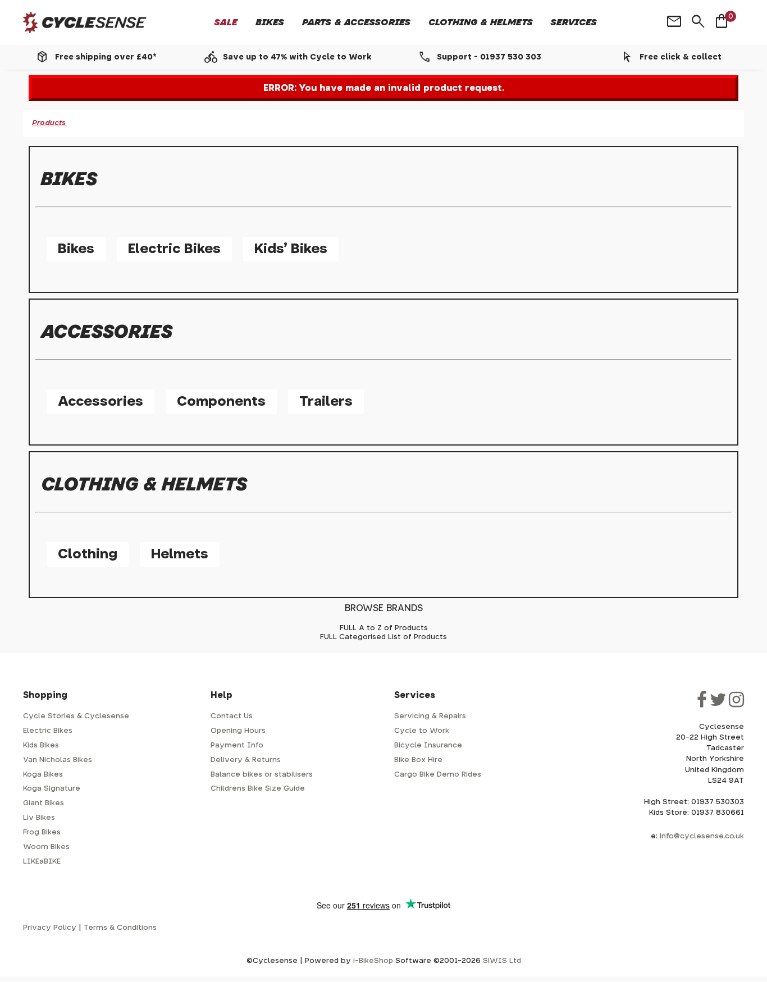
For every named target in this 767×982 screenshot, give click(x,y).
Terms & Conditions (120, 927)
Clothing (87, 554)
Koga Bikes (43, 774)
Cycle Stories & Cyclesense (76, 716)
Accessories (100, 402)
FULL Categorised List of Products (383, 637)
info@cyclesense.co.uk (702, 836)
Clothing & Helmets (480, 22)
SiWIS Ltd (502, 961)
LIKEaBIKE (42, 861)
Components (221, 402)
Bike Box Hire (418, 760)
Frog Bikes (42, 832)
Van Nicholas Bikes (57, 760)
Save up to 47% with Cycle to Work (297, 57)
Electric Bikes (174, 249)
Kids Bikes (41, 745)
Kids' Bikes (290, 249)
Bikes (269, 22)
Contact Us (232, 716)
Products (49, 123)
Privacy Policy (49, 927)
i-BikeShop (373, 961)
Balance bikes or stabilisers (262, 774)
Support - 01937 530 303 (489, 57)
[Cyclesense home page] (85, 22)
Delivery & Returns (246, 760)
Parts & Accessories (356, 22)
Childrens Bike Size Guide (258, 788)
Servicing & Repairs (430, 716)
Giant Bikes (43, 803)
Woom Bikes (46, 847)
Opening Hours (238, 731)
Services (574, 22)
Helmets (179, 554)
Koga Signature (51, 788)
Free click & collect (681, 57)
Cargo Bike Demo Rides (437, 774)
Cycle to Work (421, 731)
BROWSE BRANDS (384, 608)
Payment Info (237, 745)
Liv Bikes (39, 818)
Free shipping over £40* (105, 57)
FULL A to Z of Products (384, 628)
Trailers (326, 402)
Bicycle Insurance (428, 745)
